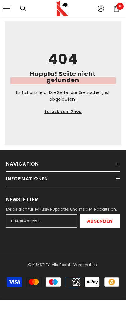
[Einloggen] (101, 9)
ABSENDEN (100, 221)
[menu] (6, 8)
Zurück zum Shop (63, 111)
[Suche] (23, 8)
